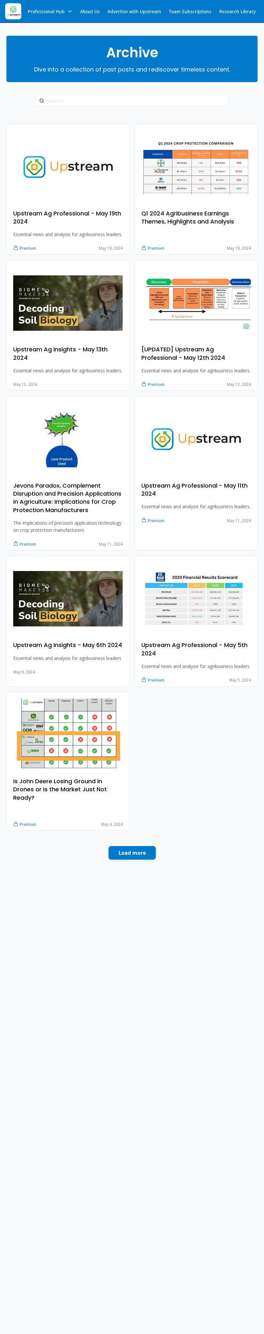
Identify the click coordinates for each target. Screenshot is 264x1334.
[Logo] (13, 11)
